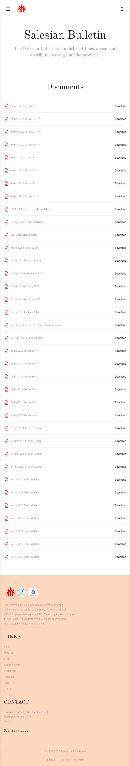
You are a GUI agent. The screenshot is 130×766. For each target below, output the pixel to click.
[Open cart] (122, 9)
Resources (9, 677)
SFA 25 (8, 689)
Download (120, 106)
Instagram (78, 760)
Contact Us (10, 670)
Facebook (51, 760)
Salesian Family (12, 664)
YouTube (64, 760)
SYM (6, 658)
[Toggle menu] (8, 9)
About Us (8, 652)
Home (7, 646)
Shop (6, 683)
